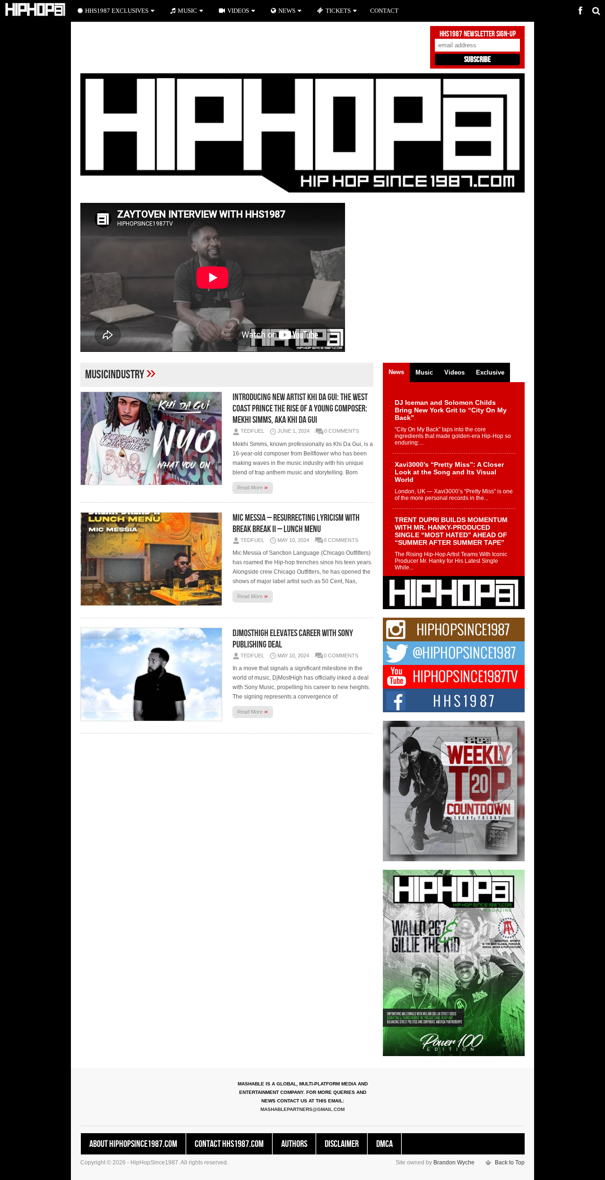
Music (187, 10)
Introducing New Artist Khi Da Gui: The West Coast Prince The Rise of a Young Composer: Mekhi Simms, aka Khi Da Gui (300, 409)
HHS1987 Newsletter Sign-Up (478, 34)
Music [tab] (424, 372)
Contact (384, 10)
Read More (252, 487)
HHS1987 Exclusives (116, 10)
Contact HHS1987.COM (229, 1144)
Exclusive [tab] (490, 372)
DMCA (384, 1144)
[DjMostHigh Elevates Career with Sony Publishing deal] (153, 674)
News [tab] (396, 372)
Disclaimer (342, 1144)
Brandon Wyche (454, 1162)
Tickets (338, 10)
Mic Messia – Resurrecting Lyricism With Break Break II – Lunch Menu (296, 523)
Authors (294, 1144)
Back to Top (510, 1162)
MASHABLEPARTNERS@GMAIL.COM (302, 1109)
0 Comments (341, 431)
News (286, 10)
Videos (238, 10)
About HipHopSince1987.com (133, 1144)
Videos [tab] (454, 372)
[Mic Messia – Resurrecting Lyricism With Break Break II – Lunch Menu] (153, 559)
